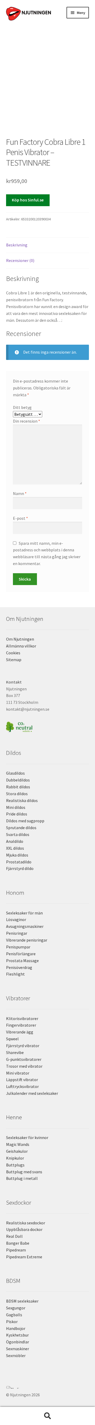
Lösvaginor (16, 919)
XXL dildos (15, 848)
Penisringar (16, 933)
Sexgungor (15, 1307)
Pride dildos (16, 814)
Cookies (13, 652)
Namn (20, 493)
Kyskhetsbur (17, 1335)
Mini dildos (15, 807)
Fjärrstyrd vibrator (22, 1045)
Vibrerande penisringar (26, 940)
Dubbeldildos (18, 780)
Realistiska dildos (22, 800)
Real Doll (14, 1236)
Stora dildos (17, 793)
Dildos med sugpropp (25, 820)
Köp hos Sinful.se (28, 199)
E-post (20, 518)
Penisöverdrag (19, 967)
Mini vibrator (17, 1073)
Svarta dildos (17, 834)
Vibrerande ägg (19, 1032)
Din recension (26, 421)
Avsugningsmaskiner (25, 926)
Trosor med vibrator (24, 1066)
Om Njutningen (20, 639)
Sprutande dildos (21, 827)
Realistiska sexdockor (25, 1222)
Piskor (12, 1321)
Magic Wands (17, 1144)
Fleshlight (15, 974)
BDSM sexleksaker (22, 1301)
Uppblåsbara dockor (24, 1229)
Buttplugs (15, 1164)
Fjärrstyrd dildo (20, 868)
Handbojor (15, 1328)
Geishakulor (17, 1151)
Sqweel (12, 1038)
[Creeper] (47, 1390)
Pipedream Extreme (24, 1256)
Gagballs (14, 1314)
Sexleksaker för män (24, 913)
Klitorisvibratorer (22, 1018)
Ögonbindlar (17, 1341)
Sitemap (13, 659)
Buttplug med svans (24, 1171)
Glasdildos (15, 773)
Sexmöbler (16, 1355)
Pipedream (16, 1250)
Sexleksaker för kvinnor (27, 1137)
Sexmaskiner (17, 1348)
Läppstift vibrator (22, 1079)
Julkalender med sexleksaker (32, 1093)
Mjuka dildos (17, 855)
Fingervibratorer (21, 1025)
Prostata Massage (22, 960)
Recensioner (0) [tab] (20, 260)
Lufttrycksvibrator (22, 1086)
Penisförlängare (21, 953)
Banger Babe (17, 1243)
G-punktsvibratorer (23, 1059)
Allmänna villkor (21, 646)
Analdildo (14, 841)
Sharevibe (15, 1052)
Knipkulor (15, 1158)
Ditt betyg (22, 407)
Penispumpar (18, 946)
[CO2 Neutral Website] (47, 726)
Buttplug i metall (22, 1178)
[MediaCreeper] (47, 1387)
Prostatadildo (18, 861)
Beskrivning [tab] (16, 245)
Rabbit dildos (18, 786)
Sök (47, 1416)
